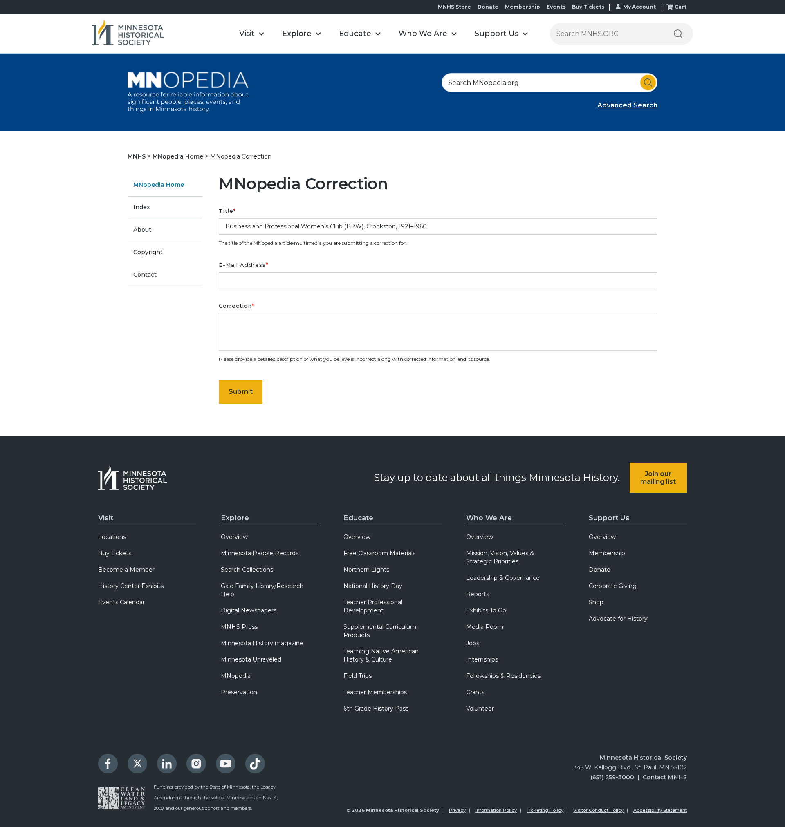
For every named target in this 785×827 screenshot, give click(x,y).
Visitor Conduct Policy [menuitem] (598, 810)
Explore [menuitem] (235, 518)
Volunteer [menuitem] (480, 708)
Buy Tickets (588, 7)
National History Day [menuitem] (372, 586)
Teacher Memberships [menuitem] (375, 692)
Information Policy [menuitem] (496, 810)
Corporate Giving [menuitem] (613, 586)
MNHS (137, 156)
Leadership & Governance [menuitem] (503, 577)
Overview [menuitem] (234, 537)
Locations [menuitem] (112, 537)
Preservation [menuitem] (239, 692)
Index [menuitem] (141, 207)
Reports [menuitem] (477, 594)
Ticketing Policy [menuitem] (545, 810)
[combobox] (549, 82)
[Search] (678, 34)
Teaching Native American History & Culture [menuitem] (381, 655)
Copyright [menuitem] (148, 252)
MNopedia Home (179, 156)
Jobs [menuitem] (472, 643)
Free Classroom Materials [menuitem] (379, 553)
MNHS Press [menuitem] (239, 626)
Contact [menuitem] (145, 274)
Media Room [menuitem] (484, 626)
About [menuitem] (142, 229)
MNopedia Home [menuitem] (158, 184)
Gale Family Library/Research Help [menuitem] (262, 590)
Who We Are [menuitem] (489, 518)
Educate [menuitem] (358, 518)
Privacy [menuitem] (457, 810)
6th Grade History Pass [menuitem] (375, 708)
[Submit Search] (648, 82)
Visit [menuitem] (105, 518)
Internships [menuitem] (482, 659)
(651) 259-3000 (612, 777)
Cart (680, 7)
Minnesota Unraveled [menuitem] (251, 659)
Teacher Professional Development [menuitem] (372, 606)
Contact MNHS (665, 777)
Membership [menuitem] (607, 553)
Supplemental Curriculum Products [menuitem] (379, 631)
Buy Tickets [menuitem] (114, 553)
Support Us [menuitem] (609, 518)
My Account (639, 7)
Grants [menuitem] (475, 692)
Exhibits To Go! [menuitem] (486, 610)
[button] (251, 33)
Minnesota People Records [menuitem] (259, 553)
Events (556, 7)
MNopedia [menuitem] (236, 675)
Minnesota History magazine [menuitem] (262, 643)
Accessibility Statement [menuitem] (660, 810)
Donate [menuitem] (599, 569)
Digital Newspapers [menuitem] (248, 610)
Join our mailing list (658, 477)
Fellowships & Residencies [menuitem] (503, 675)
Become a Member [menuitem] (126, 569)
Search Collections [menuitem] (247, 569)
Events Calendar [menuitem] (121, 602)
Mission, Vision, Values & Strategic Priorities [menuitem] (500, 557)
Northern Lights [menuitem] (366, 569)
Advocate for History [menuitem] (618, 618)
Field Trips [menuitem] (357, 675)
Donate (488, 7)
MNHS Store (454, 7)
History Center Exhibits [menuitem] (131, 586)
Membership (522, 7)
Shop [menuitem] (596, 602)
